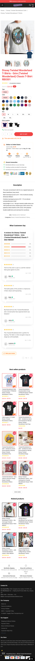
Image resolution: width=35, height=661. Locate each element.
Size (3, 111)
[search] (30, 5)
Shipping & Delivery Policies (8, 621)
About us (3, 604)
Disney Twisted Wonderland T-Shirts (11, 13)
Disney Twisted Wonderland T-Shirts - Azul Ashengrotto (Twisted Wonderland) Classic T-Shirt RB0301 (26, 480)
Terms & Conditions (6, 606)
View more (17, 492)
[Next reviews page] (31, 357)
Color (3, 94)
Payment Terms (5, 623)
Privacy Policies (5, 608)
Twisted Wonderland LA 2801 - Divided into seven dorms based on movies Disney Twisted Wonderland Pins (8, 450)
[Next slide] (31, 37)
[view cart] (33, 5)
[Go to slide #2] (17, 63)
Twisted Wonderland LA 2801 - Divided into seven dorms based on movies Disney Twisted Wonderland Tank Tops (25, 421)
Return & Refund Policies (7, 626)
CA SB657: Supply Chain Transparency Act (12, 613)
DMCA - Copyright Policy (7, 611)
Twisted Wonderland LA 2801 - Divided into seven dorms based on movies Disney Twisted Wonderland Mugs (25, 450)
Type (3, 89)
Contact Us (4, 628)
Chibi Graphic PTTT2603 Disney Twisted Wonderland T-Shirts (8, 419)
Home (2, 10)
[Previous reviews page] (23, 357)
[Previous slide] (3, 37)
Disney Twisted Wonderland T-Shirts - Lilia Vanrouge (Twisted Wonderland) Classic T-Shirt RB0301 (9, 522)
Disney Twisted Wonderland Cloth (16, 10)
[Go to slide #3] (26, 63)
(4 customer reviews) (15, 83)
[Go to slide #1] (9, 63)
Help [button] (32, 658)
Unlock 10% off (3, 653)
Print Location (6, 120)
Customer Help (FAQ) (6, 630)
